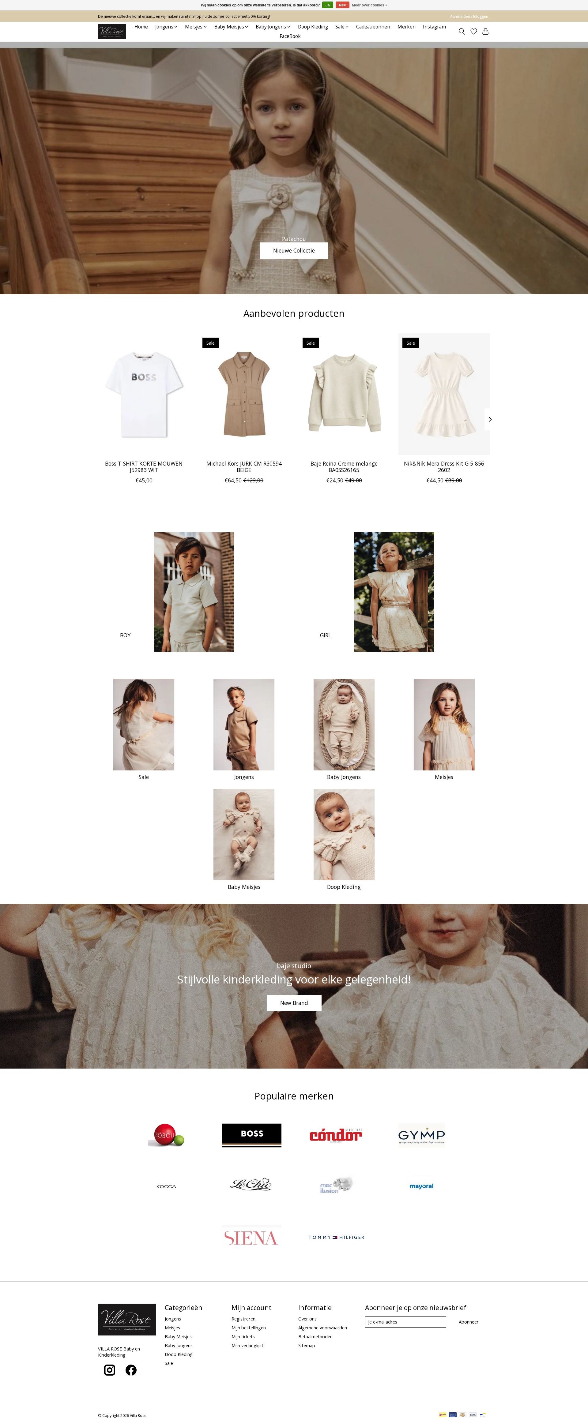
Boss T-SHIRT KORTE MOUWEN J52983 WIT (144, 467)
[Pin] (453, 1415)
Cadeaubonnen (373, 27)
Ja (328, 5)
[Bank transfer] (473, 1415)
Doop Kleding (313, 27)
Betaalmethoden (315, 1336)
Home (141, 27)
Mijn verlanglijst (247, 1345)
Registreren (243, 1319)
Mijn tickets (243, 1336)
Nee (342, 5)
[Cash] (462, 1415)
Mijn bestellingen (249, 1327)
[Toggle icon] (462, 31)
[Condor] (336, 1136)
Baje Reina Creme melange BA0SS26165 (344, 467)
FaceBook (290, 36)
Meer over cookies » (369, 5)
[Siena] (251, 1238)
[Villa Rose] (112, 31)
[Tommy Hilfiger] (336, 1238)
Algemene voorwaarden (322, 1327)
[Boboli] (166, 1136)
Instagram (434, 27)
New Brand (294, 1002)
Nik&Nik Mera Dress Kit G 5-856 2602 (444, 467)
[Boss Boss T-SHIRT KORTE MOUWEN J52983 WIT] (144, 394)
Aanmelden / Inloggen (469, 16)
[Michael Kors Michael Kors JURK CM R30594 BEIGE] (244, 394)
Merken (407, 27)
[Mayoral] (421, 1187)
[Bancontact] (483, 1415)
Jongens (244, 777)
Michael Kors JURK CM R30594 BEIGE (244, 467)
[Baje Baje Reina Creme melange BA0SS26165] (344, 394)
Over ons (307, 1319)
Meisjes (444, 777)
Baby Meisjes (244, 886)
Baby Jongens (344, 777)
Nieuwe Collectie (294, 250)
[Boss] (251, 1136)
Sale (144, 777)
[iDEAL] (443, 1415)
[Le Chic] (251, 1187)
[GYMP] (421, 1136)
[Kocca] (166, 1187)
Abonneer (469, 1322)
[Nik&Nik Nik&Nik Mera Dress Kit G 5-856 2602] (444, 394)
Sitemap (306, 1345)
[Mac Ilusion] (336, 1187)
